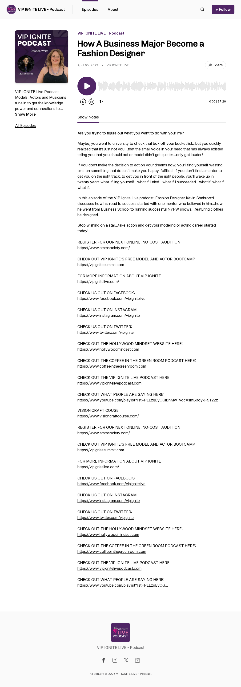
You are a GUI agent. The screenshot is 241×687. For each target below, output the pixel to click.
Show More (25, 114)
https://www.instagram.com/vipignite (108, 500)
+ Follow (223, 9)
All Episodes (25, 125)
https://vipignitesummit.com (100, 450)
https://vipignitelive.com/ (98, 466)
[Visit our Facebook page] (103, 660)
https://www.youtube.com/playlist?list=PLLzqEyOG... (122, 585)
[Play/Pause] (86, 86)
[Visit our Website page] (137, 660)
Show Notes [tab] (88, 117)
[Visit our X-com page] (126, 660)
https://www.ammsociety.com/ (103, 433)
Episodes (90, 9)
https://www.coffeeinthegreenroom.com (111, 551)
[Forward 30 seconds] (91, 101)
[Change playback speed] (101, 101)
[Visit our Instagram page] (114, 660)
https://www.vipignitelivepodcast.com (109, 568)
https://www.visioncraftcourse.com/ (108, 416)
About (113, 9)
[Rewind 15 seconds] (83, 101)
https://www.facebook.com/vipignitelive (111, 483)
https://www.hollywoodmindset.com (108, 534)
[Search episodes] (202, 9)
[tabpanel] (151, 361)
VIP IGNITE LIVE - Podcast (41, 9)
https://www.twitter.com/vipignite (105, 517)
